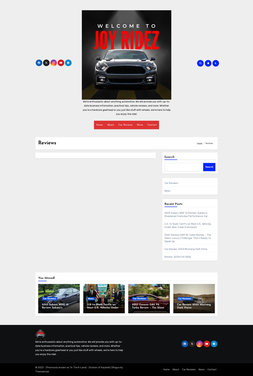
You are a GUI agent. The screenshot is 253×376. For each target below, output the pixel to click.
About (110, 125)
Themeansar (42, 371)
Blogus (116, 367)
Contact (152, 125)
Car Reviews (125, 125)
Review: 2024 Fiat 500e (177, 256)
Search (169, 157)
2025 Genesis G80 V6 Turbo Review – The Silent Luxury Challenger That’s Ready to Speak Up (187, 238)
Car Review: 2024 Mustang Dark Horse (185, 249)
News (140, 125)
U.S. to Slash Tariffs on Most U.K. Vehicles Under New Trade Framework (102, 307)
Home (99, 125)
